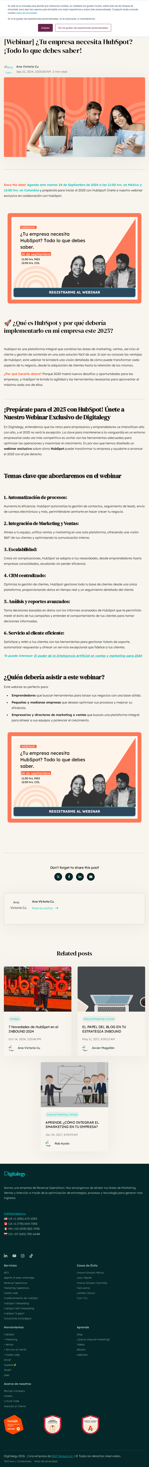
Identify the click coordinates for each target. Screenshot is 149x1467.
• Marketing (10, 1339)
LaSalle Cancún (86, 1292)
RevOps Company (14, 1390)
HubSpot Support (14, 1313)
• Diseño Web (12, 1354)
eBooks (81, 1349)
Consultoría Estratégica (17, 1318)
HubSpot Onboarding (16, 1303)
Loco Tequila (84, 1277)
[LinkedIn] (6, 1256)
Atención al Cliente (15, 1406)
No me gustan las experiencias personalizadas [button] (83, 27)
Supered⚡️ (10, 1364)
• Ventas (8, 1344)
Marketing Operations (16, 1287)
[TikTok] (31, 1256)
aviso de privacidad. (26, 12)
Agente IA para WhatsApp (19, 1277)
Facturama (83, 1287)
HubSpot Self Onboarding (19, 1308)
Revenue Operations (15, 1282)
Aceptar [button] (45, 27)
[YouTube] (14, 1256)
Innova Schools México (90, 1272)
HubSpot (14, 1018)
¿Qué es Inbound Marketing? (93, 1339)
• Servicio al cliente (15, 1349)
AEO (6, 1272)
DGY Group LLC (62, 1456)
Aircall (7, 1359)
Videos (81, 1344)
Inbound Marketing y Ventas (99, 1018)
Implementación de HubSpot (21, 1298)
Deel (6, 1375)
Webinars (82, 1354)
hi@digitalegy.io (15, 1213)
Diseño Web (11, 1292)
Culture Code (11, 1400)
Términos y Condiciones (17, 1461)
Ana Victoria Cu (27, 66)
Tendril (7, 1369)
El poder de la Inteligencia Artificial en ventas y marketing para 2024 (88, 656)
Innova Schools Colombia (92, 1282)
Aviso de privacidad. (46, 1461)
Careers (8, 1395)
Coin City (82, 1298)
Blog (79, 1334)
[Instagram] (23, 1256)
